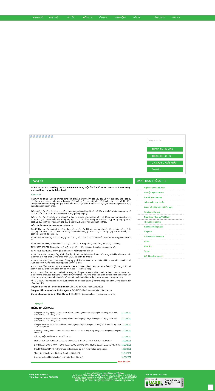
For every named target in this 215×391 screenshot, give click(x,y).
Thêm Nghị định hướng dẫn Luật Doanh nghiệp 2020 (57, 353)
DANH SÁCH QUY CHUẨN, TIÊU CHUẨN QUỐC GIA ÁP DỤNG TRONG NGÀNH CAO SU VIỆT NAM (77, 345)
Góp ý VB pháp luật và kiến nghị (158, 207)
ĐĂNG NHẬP (159, 18)
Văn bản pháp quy (152, 212)
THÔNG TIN (87, 18)
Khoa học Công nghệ (153, 227)
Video (146, 241)
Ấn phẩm (148, 232)
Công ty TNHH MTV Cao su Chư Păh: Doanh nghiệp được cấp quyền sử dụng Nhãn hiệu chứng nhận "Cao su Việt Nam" (77, 326)
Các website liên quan (154, 237)
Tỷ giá (147, 251)
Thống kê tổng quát (152, 222)
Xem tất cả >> (124, 362)
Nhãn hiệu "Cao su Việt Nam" (157, 217)
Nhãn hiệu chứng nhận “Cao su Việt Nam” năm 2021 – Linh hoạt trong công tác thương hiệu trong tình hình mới (78, 332)
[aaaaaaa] (52, 137)
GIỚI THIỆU (54, 18)
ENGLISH (176, 18)
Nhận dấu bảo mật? (157, 385)
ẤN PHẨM (156, 169)
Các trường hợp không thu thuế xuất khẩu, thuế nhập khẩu (59, 357)
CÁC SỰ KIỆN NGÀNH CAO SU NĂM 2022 (52, 337)
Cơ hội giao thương (153, 197)
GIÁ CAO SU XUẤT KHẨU (164, 163)
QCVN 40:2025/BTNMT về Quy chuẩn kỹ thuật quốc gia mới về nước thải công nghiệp (71, 349)
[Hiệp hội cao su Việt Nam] (51, 8)
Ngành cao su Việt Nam (154, 188)
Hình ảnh (148, 246)
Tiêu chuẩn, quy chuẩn (154, 202)
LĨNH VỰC (103, 18)
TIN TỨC (71, 18)
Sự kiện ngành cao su (154, 193)
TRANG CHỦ (37, 18)
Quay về (39, 304)
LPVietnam (162, 375)
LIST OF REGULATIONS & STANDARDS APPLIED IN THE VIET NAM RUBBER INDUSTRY (73, 341)
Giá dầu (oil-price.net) (153, 256)
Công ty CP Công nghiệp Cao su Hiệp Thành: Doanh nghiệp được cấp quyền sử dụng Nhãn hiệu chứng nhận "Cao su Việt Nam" (75, 314)
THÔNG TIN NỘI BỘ (161, 156)
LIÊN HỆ (137, 18)
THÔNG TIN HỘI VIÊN (162, 149)
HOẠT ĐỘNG (120, 18)
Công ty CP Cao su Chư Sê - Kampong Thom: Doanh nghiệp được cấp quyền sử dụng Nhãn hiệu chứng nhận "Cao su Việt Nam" (76, 320)
